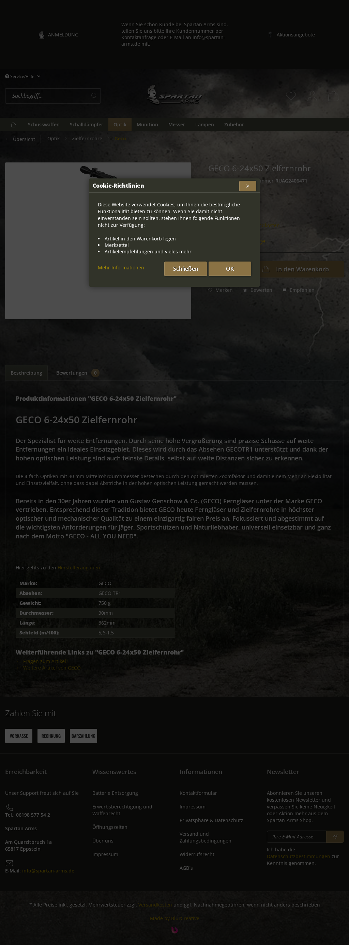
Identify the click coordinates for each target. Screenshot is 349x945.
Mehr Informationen (121, 267)
